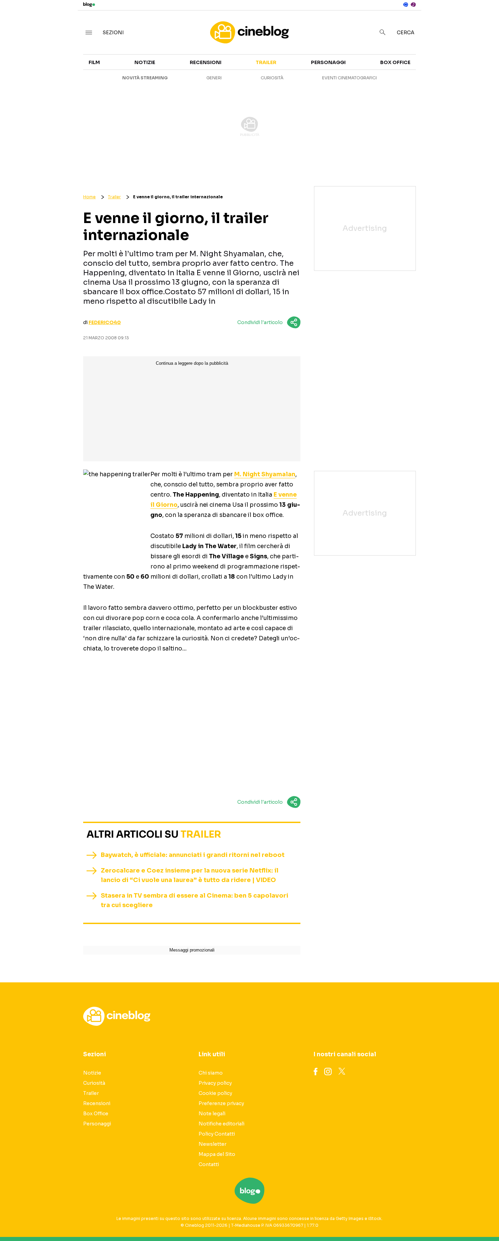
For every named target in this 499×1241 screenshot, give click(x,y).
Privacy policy (215, 1083)
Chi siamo (211, 1073)
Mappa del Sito (217, 1154)
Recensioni (205, 62)
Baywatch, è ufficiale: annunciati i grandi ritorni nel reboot (192, 855)
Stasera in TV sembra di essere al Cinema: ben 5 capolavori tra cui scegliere (194, 900)
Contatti (209, 1164)
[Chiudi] (483, 19)
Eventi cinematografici (349, 77)
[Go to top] (429, 1218)
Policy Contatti (217, 1134)
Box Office (435, 79)
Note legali (212, 1113)
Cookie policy (215, 1093)
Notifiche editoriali (221, 1124)
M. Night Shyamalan (264, 474)
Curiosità (272, 77)
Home (89, 196)
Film (94, 62)
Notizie (144, 62)
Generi (214, 77)
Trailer (430, 66)
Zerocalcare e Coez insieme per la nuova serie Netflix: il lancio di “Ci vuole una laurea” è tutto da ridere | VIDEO (189, 875)
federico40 (105, 322)
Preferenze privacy (221, 1103)
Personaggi (328, 62)
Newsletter (212, 1144)
